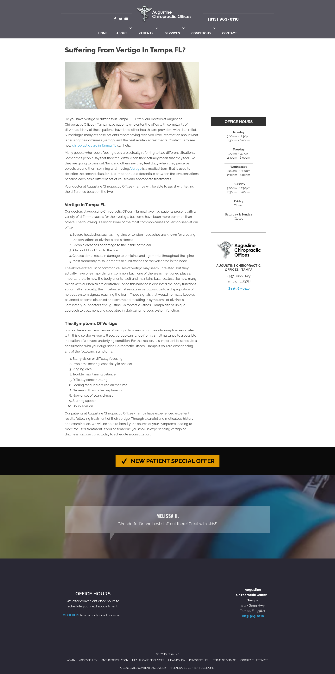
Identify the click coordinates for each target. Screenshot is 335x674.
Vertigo (136, 168)
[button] (130, 28)
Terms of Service (224, 660)
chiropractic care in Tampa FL (94, 145)
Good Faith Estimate (254, 660)
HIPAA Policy (176, 660)
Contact (229, 33)
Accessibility (88, 660)
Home (103, 33)
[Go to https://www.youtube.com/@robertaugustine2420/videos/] (126, 19)
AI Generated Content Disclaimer (143, 667)
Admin (71, 660)
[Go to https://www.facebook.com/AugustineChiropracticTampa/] (115, 19)
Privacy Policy (199, 660)
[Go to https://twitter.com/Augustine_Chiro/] (121, 19)
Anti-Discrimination (114, 660)
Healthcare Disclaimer (148, 660)
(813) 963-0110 (223, 19)
